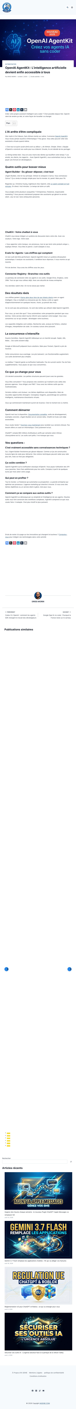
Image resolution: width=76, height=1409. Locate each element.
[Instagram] (36, 1390)
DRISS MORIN (12, 76)
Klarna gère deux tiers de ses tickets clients (36, 297)
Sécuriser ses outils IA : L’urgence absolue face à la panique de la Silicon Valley (34, 1353)
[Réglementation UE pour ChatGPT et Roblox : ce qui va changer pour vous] (38, 1285)
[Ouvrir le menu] (72, 7)
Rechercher (6, 1158)
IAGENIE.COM (45, 1403)
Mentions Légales (35, 1373)
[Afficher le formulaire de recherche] (67, 7)
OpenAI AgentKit (61, 136)
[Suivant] (69, 969)
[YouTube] (43, 1390)
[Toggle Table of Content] (13, 123)
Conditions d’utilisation (38, 1376)
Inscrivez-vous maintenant (30, 425)
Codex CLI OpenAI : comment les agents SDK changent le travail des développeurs (20, 615)
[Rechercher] (71, 1162)
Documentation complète (37, 414)
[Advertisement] (38, 94)
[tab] (8, 1133)
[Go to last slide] (6, 969)
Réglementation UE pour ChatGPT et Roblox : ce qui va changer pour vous (32, 1307)
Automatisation (10, 64)
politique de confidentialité (54, 1373)
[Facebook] (32, 1390)
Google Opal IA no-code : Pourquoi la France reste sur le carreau (57, 615)
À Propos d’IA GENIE (19, 1373)
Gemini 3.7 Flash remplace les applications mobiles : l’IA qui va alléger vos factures (35, 1261)
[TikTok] (39, 1390)
